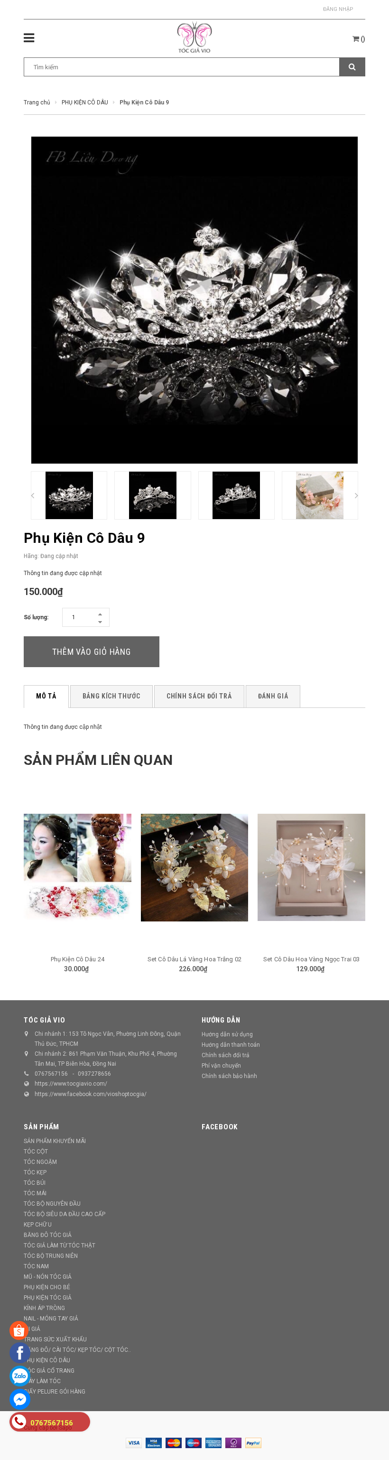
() (362, 39)
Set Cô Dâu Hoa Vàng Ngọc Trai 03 (311, 959)
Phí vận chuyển (221, 1065)
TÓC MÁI (35, 1193)
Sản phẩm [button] (41, 1127)
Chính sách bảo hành (229, 1076)
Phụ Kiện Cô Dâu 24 (77, 959)
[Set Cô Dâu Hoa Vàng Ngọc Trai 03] (311, 867)
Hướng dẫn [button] (221, 1020)
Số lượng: (36, 617)
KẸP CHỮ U (38, 1224)
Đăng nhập (338, 9)
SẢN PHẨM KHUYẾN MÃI (55, 1141)
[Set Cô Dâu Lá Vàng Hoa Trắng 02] (195, 867)
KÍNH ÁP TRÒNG (44, 1308)
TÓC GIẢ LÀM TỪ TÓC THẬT (59, 1245)
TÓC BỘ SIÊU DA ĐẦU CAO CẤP (64, 1214)
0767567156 (51, 1073)
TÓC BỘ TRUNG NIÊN (51, 1256)
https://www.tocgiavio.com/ (71, 1083)
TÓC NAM (36, 1266)
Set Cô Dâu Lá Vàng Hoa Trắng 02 (194, 959)
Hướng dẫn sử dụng (227, 1034)
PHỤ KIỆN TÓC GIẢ (48, 1297)
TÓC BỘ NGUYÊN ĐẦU (52, 1203)
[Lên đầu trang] (367, 1431)
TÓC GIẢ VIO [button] (44, 1020)
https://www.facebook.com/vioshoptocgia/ (91, 1094)
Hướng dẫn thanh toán (231, 1045)
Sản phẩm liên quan (98, 760)
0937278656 (94, 1073)
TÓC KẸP (35, 1172)
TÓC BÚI (35, 1183)
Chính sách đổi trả (226, 1055)
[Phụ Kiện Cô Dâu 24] (77, 867)
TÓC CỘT (36, 1151)
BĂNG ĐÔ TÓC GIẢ (48, 1235)
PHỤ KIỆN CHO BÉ (47, 1287)
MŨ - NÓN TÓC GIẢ (48, 1277)
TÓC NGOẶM (40, 1162)
